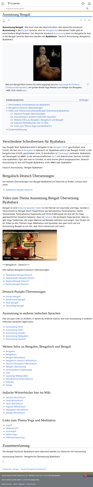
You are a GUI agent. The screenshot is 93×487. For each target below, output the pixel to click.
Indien (38, 207)
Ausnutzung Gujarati (16, 339)
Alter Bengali (12, 302)
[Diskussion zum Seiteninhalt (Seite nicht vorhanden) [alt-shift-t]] (9, 20)
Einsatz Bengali (13, 296)
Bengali (25, 30)
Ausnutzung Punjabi (15, 332)
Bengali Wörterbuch (15, 357)
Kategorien (6, 469)
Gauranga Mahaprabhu (17, 375)
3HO (8, 372)
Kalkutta (10, 382)
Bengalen (28, 150)
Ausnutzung (59, 33)
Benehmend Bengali (15, 299)
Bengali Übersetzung (16, 366)
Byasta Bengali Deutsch (17, 284)
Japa (25, 90)
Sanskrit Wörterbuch (16, 397)
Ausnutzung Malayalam (17, 336)
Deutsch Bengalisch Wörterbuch (21, 363)
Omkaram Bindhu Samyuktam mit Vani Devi (21, 232)
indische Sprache (26, 207)
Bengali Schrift (61, 147)
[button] (29, 245)
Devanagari (63, 153)
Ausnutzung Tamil (14, 329)
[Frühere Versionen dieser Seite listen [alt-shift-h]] (85, 20)
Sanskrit (49, 217)
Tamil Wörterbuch (14, 403)
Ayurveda (10, 431)
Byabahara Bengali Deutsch (19, 189)
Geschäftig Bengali (15, 305)
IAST (54, 156)
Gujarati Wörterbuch (16, 406)
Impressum (31, 484)
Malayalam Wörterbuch (17, 409)
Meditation (11, 428)
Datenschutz (7, 484)
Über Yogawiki (19, 484)
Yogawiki (14, 3)
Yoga (8, 425)
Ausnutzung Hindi (14, 326)
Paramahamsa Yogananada (19, 369)
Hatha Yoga (11, 434)
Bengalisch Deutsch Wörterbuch (21, 360)
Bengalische (52, 30)
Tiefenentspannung (15, 437)
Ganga (9, 385)
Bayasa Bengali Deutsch (17, 281)
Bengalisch (11, 354)
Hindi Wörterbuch (14, 400)
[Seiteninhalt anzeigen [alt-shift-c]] (3, 20)
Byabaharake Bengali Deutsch (20, 278)
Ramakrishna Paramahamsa (19, 378)
